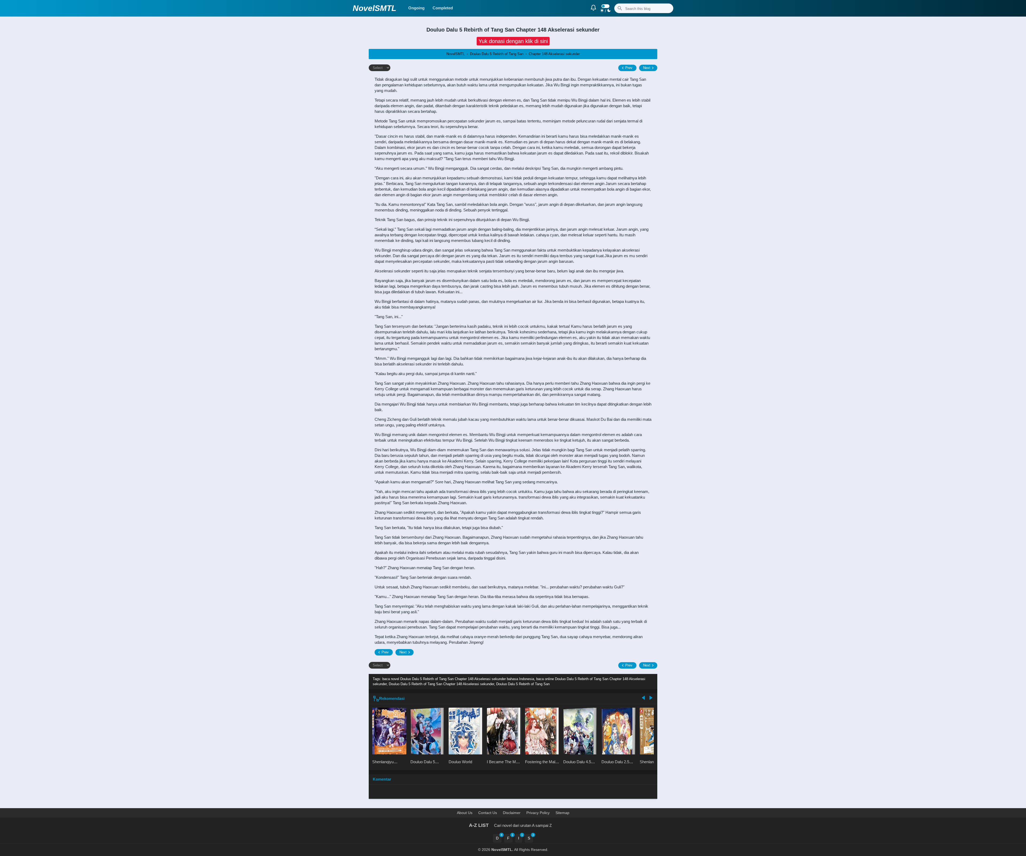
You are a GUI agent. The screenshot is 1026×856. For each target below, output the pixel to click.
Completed (443, 8)
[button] (513, 41)
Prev (628, 68)
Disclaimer (511, 813)
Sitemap (562, 813)
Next (646, 68)
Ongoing (416, 8)
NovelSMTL (374, 8)
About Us (464, 813)
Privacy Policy (538, 813)
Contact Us (487, 813)
